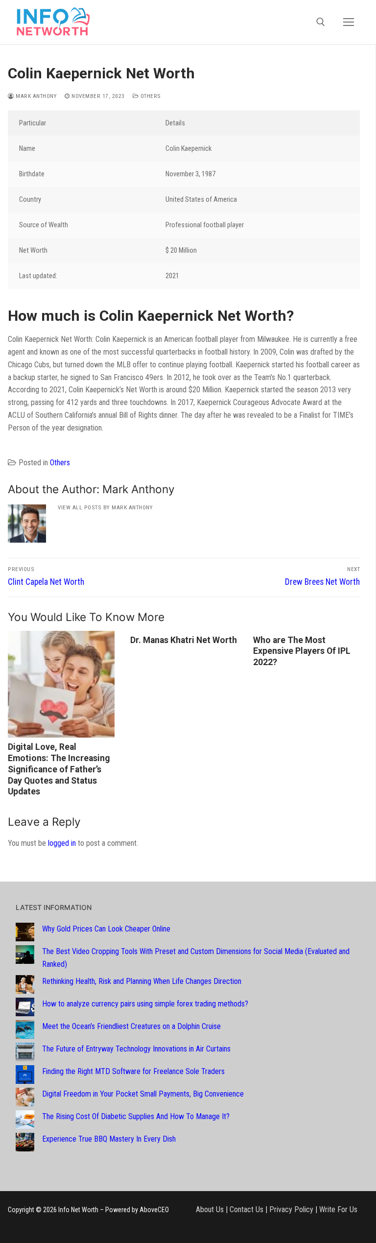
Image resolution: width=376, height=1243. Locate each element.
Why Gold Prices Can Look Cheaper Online (106, 928)
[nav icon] (348, 22)
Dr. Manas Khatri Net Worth (183, 640)
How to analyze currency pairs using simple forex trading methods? (145, 1003)
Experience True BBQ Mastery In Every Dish (109, 1139)
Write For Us (338, 1209)
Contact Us (246, 1209)
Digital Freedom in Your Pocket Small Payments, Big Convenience (143, 1094)
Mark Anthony (35, 96)
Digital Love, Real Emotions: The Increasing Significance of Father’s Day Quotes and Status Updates (59, 769)
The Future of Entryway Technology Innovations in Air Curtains (136, 1048)
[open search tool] (320, 22)
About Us (210, 1209)
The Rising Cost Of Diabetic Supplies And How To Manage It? (136, 1116)
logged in (62, 843)
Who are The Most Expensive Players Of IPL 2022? (302, 651)
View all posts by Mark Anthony (105, 507)
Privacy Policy (291, 1209)
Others (150, 96)
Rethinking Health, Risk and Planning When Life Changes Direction (141, 981)
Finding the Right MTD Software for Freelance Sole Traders (133, 1071)
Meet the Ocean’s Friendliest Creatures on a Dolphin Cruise (131, 1026)
